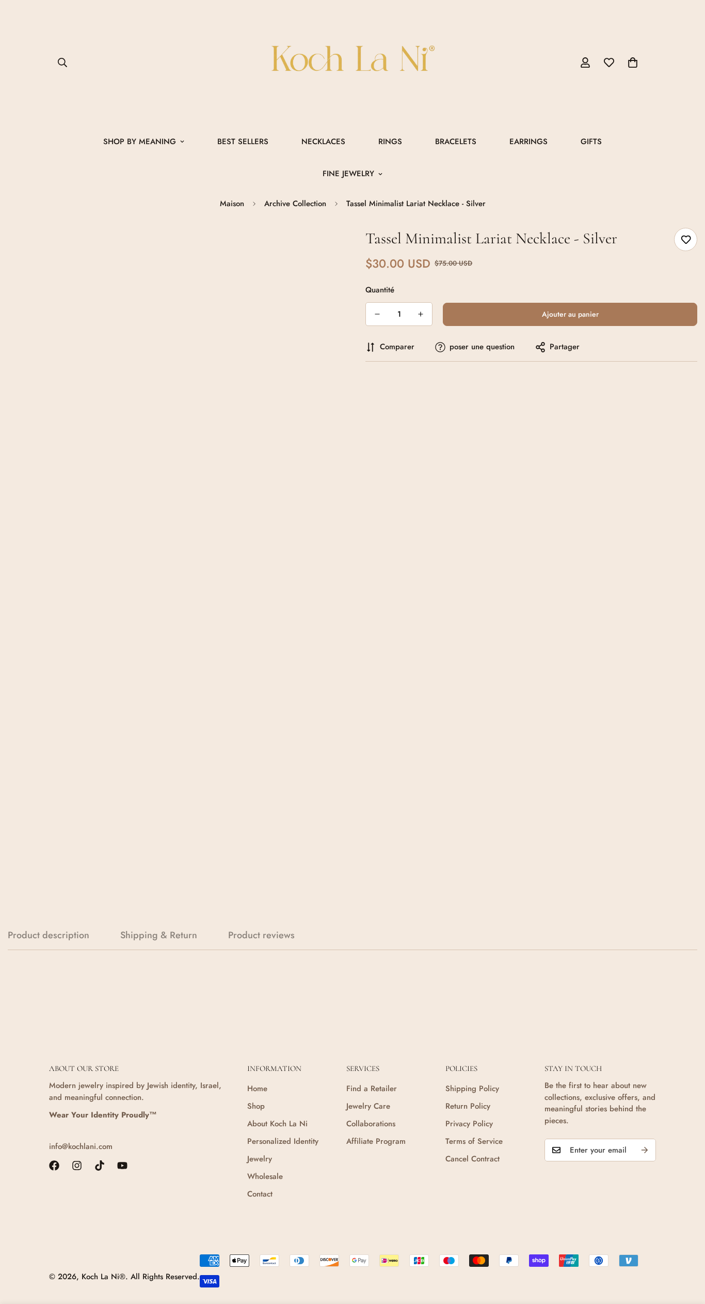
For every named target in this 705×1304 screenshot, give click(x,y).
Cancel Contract (472, 1159)
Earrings (528, 141)
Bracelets (455, 141)
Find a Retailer (371, 1088)
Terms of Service (474, 1141)
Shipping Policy (472, 1088)
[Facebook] (54, 1165)
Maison (232, 203)
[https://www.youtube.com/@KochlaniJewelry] (122, 1165)
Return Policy (467, 1106)
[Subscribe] (644, 1150)
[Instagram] (77, 1165)
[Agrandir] (317, 247)
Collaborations (370, 1123)
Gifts (591, 141)
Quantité (379, 290)
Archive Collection (295, 203)
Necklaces (323, 141)
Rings (390, 141)
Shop (256, 1106)
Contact (260, 1194)
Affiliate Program (376, 1141)
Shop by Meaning (139, 141)
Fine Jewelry (348, 173)
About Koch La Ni (277, 1123)
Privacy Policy (469, 1123)
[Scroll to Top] (685, 1248)
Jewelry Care (368, 1106)
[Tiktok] (99, 1165)
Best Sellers (242, 141)
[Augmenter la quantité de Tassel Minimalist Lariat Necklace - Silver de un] (420, 314)
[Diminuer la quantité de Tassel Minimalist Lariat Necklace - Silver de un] (377, 314)
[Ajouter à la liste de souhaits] (685, 239)
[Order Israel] (352, 63)
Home (257, 1088)
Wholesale (265, 1176)
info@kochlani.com (81, 1146)
